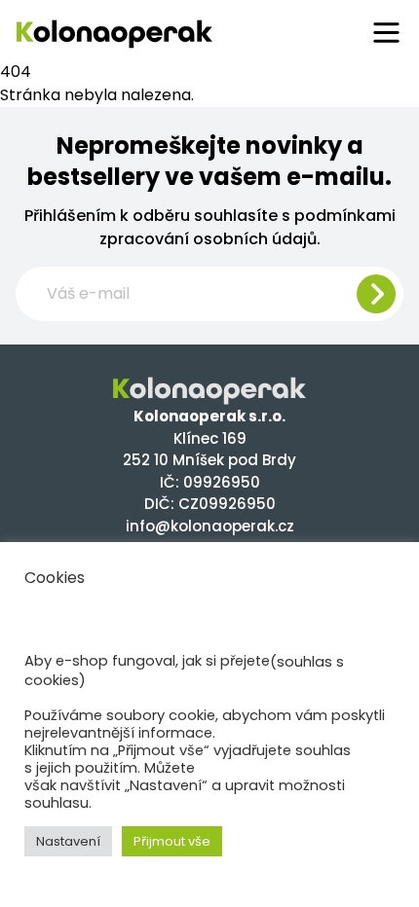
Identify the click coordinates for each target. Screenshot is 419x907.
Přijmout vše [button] (171, 841)
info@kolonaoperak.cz (210, 526)
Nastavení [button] (68, 841)
